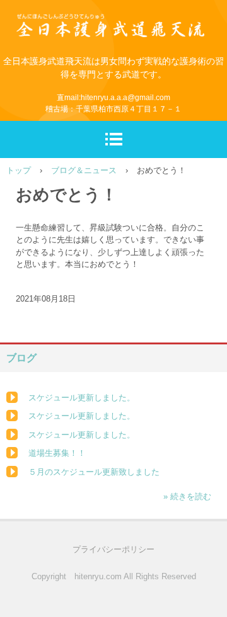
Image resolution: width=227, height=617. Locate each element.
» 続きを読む (187, 496)
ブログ (21, 358)
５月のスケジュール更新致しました (94, 472)
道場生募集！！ (57, 453)
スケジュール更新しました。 (81, 397)
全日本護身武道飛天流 (113, 16)
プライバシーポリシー (113, 549)
